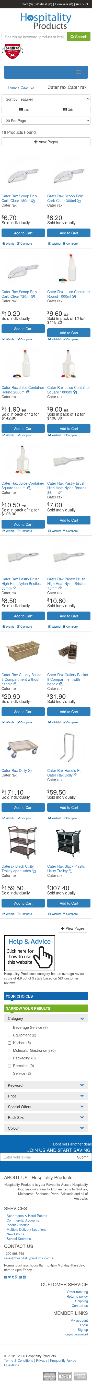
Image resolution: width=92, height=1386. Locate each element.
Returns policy (77, 1296)
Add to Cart (23, 232)
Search (80, 36)
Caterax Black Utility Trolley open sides (18, 868)
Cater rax (27, 87)
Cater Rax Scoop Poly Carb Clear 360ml (65, 198)
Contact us (80, 1305)
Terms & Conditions (18, 1360)
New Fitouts (15, 1234)
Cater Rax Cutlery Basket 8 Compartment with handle (67, 679)
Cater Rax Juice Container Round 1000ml (68, 294)
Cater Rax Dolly (15, 770)
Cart (27, 4)
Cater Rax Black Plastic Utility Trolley (66, 868)
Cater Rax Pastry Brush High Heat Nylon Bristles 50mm (21, 583)
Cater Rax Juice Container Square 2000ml (23, 485)
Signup (83, 1329)
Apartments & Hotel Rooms (27, 1215)
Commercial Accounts (23, 1220)
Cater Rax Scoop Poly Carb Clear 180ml (19, 198)
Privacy (41, 1360)
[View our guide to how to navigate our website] (29, 952)
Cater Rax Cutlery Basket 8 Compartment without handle (22, 679)
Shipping (81, 1300)
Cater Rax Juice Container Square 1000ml (68, 390)
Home (12, 87)
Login (84, 1324)
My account (79, 1320)
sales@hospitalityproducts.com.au (29, 1258)
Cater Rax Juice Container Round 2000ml (23, 390)
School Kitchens (19, 1238)
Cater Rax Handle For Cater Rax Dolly (65, 773)
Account (82, 4)
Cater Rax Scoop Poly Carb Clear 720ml (19, 294)
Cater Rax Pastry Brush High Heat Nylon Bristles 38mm (66, 488)
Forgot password (75, 1334)
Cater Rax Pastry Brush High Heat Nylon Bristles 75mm (66, 583)
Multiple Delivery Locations (27, 1229)
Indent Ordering (18, 1224)
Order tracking (77, 1291)
